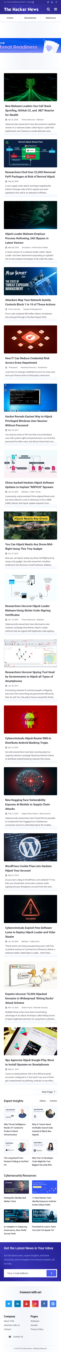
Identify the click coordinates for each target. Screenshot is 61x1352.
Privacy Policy (37, 1329)
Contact (7, 1329)
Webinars (51, 18)
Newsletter (30, 18)
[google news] (52, 1303)
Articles (53, 1101)
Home (10, 18)
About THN (9, 1321)
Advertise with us (12, 1325)
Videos (43, 1101)
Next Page (48, 1092)
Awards (34, 1325)
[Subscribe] (51, 1273)
